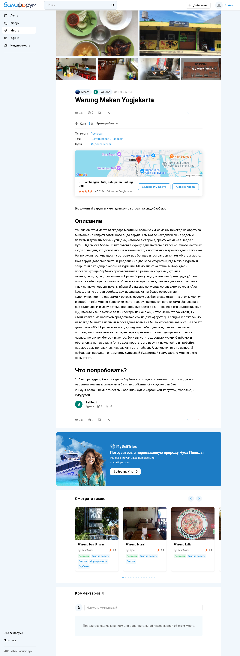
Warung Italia (182, 544)
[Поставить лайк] (187, 113)
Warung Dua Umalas (91, 544)
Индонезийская (101, 144)
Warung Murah (136, 544)
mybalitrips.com (120, 462)
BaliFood (91, 402)
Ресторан (97, 133)
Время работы (106, 123)
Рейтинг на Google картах (120, 191)
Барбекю (117, 139)
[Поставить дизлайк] (199, 113)
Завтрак (83, 561)
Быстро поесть (100, 139)
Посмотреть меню (201, 69)
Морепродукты (98, 561)
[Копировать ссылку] (109, 112)
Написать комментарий (102, 607)
